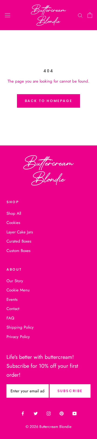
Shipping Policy (20, 327)
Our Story (14, 281)
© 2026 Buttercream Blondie (48, 426)
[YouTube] (74, 413)
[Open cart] (90, 15)
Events (12, 299)
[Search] (80, 15)
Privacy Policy (18, 337)
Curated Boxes (18, 241)
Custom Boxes (18, 251)
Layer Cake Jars (19, 232)
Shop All (13, 213)
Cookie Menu (18, 290)
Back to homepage (48, 100)
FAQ (10, 318)
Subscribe (70, 390)
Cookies (13, 223)
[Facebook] (23, 413)
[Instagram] (49, 413)
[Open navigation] (7, 15)
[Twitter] (36, 413)
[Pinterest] (62, 413)
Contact (12, 309)
